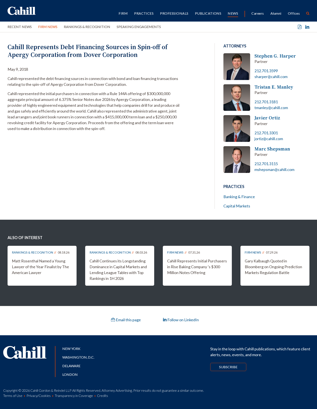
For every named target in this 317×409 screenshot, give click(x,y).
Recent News (20, 27)
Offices (294, 13)
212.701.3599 (266, 70)
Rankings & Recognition (87, 27)
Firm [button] (123, 13)
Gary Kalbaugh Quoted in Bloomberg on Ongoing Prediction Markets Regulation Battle (273, 267)
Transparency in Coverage (74, 395)
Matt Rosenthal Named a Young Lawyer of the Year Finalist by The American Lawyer (40, 267)
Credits (102, 395)
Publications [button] (208, 13)
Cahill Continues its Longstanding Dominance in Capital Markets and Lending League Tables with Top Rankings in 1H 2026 (118, 270)
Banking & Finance (239, 196)
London (70, 374)
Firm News (47, 27)
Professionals (174, 13)
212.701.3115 (266, 163)
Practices (144, 13)
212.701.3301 (266, 132)
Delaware (71, 366)
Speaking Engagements (139, 27)
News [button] (233, 13)
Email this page (128, 319)
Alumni (275, 13)
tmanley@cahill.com (271, 107)
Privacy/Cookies (39, 395)
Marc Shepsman (272, 149)
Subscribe (228, 367)
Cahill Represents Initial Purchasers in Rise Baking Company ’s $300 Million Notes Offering (197, 267)
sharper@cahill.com (270, 76)
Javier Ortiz (267, 118)
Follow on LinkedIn (183, 319)
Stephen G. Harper (275, 56)
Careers (257, 13)
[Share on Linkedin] (307, 27)
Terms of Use (12, 395)
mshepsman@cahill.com (274, 169)
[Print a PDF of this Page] (300, 27)
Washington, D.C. (78, 357)
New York (71, 348)
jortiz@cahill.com (268, 138)
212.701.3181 (266, 101)
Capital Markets (236, 206)
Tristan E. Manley (273, 87)
